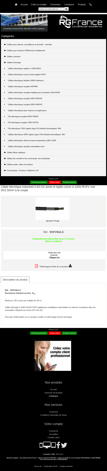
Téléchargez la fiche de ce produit (53, 267)
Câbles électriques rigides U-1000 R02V (24, 69)
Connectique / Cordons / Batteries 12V (23, 170)
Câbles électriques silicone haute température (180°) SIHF (32, 140)
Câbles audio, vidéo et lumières (20, 164)
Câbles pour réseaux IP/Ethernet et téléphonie (26, 51)
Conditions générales (66, 466)
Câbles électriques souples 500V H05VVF (25, 104)
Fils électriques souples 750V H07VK (23, 122)
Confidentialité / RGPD (50, 466)
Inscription (53, 434)
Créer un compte (38, 4)
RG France (59, 454)
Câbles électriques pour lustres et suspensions (27, 110)
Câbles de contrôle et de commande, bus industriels (28, 158)
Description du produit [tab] (15, 279)
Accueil (24, 4)
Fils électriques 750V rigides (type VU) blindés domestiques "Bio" (34, 128)
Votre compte (53, 424)
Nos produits (53, 382)
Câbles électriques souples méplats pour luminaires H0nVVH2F (34, 92)
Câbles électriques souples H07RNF (23, 86)
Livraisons (69, 4)
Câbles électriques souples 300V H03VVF (25, 98)
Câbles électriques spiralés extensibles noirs (26, 146)
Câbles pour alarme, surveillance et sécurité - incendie (29, 45)
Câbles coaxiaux (13, 57)
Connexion (55, 4)
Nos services (53, 404)
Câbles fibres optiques (16, 152)
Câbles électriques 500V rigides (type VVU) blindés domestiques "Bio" (37, 134)
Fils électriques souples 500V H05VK (23, 116)
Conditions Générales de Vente (53, 415)
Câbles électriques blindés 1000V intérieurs (26, 80)
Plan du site (38, 466)
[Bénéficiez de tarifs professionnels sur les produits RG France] (53, 370)
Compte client (53, 437)
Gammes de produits (53, 393)
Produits (82, 4)
